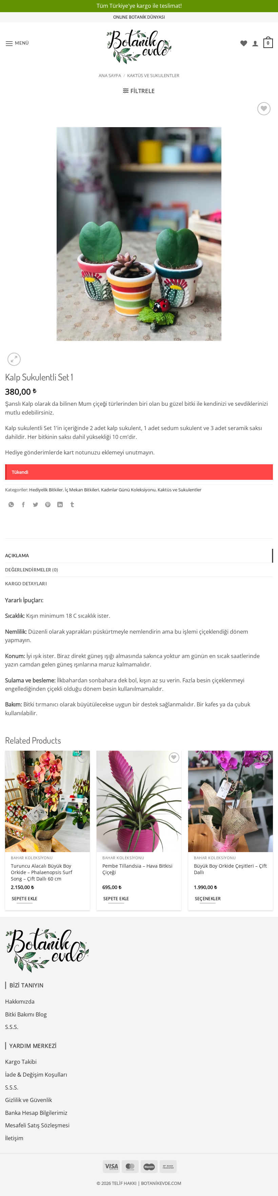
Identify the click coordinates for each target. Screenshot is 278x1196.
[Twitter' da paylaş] (35, 504)
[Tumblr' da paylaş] (72, 504)
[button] (17, 43)
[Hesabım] (255, 43)
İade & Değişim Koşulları (36, 1074)
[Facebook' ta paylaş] (23, 504)
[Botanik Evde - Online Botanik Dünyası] (139, 43)
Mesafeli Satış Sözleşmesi (37, 1125)
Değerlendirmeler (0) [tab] (31, 569)
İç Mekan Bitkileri (82, 490)
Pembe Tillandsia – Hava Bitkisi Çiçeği (137, 869)
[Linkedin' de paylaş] (60, 504)
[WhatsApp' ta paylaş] (11, 504)
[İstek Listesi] (243, 43)
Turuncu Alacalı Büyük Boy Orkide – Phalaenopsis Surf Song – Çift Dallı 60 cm (41, 872)
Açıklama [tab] (17, 555)
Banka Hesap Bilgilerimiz (36, 1113)
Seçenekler (207, 898)
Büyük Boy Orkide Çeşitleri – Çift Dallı (230, 869)
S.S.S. (11, 1027)
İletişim (14, 1138)
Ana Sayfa (110, 75)
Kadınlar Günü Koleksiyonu (128, 490)
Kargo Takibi (21, 1061)
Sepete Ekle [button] (25, 898)
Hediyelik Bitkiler (46, 490)
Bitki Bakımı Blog (26, 1014)
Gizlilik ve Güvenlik (28, 1100)
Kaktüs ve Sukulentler (153, 75)
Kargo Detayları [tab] (26, 583)
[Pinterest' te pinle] (48, 504)
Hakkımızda (20, 1001)
